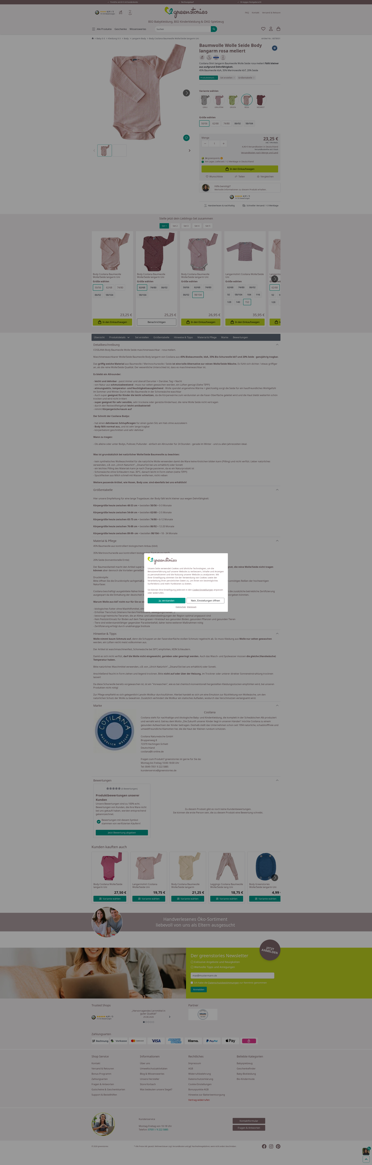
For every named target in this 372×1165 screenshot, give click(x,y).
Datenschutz (181, 607)
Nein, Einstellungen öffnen (205, 600)
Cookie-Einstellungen (202, 589)
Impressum (191, 607)
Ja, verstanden (166, 600)
